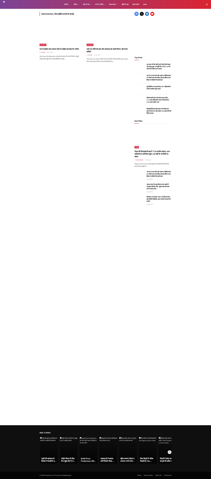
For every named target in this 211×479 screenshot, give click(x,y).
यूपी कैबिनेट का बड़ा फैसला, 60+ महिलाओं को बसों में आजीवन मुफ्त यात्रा (159, 88)
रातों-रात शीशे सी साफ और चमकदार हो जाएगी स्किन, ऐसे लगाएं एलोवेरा (107, 50)
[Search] (207, 4)
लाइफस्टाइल (112, 4)
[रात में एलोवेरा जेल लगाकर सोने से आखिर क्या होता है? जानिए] (61, 33)
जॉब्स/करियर (135, 4)
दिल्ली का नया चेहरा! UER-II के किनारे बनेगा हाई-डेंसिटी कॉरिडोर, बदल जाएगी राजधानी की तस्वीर (159, 199)
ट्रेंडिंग (75, 4)
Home (139, 475)
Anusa (43, 52)
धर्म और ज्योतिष (99, 4)
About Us (158, 475)
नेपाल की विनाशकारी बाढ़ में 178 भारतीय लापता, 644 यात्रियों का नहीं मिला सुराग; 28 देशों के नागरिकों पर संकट (152, 154)
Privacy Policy (148, 475)
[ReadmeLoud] (6, 4)
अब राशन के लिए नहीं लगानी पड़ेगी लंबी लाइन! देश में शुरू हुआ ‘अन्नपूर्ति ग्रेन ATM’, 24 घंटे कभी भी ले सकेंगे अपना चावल (159, 66)
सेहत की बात (86, 4)
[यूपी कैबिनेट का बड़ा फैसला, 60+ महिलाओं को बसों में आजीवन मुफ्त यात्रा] (140, 89)
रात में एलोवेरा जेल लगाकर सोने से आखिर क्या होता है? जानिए (59, 49)
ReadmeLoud (66, 475)
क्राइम (145, 4)
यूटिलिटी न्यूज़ (125, 4)
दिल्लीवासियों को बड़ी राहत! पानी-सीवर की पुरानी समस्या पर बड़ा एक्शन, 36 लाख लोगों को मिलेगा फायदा (159, 111)
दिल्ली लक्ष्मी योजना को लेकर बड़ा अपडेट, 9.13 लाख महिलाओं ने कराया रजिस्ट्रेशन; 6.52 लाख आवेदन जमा (158, 100)
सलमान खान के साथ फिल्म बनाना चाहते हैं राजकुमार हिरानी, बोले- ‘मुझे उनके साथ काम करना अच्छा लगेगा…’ (158, 186)
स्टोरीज (66, 4)
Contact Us (167, 475)
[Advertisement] (153, 36)
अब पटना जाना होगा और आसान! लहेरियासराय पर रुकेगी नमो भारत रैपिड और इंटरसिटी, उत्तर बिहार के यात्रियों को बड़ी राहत (159, 78)
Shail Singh (139, 160)
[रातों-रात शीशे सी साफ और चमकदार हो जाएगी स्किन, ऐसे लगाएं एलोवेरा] (108, 33)
